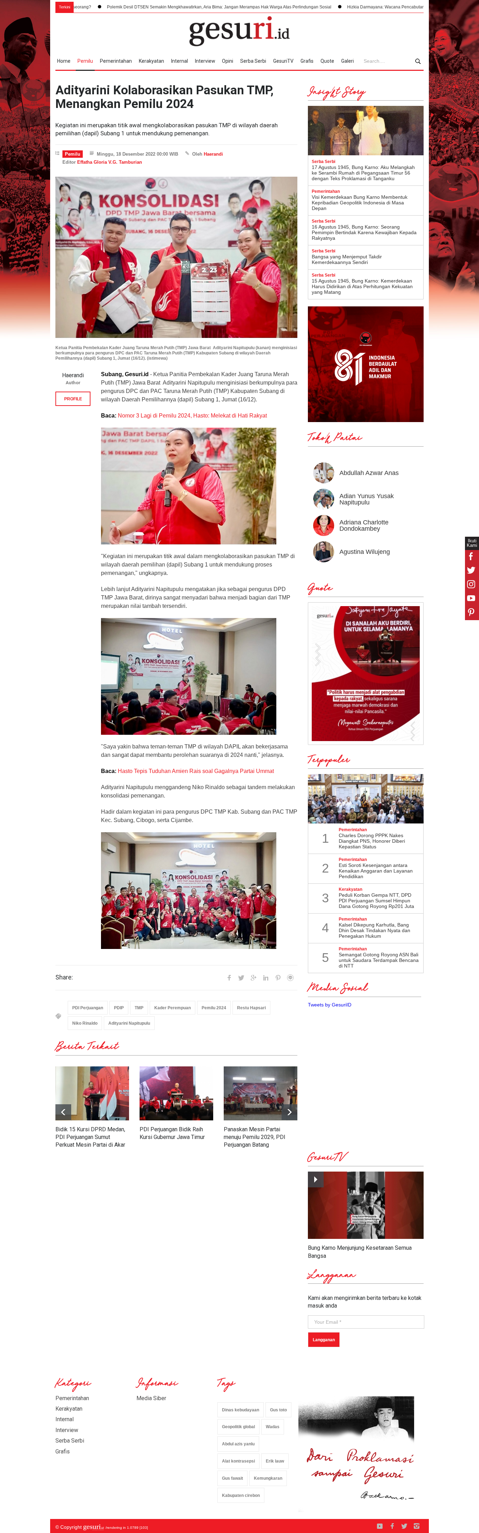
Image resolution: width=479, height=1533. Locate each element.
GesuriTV (283, 61)
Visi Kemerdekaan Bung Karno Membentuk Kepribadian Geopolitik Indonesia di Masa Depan (359, 202)
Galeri (347, 61)
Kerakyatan (151, 61)
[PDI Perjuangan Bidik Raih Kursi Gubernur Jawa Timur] (176, 1093)
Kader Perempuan (172, 1007)
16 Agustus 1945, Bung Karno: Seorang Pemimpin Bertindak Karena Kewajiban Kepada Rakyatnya (364, 232)
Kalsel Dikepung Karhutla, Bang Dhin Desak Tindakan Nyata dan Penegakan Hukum (374, 930)
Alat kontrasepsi (238, 1461)
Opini (227, 61)
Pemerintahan (116, 61)
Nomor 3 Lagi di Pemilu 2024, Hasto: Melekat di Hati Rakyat (192, 416)
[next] (63, 1112)
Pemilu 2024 (214, 1007)
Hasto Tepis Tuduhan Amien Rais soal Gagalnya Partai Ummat (196, 771)
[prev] (289, 1112)
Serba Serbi (253, 61)
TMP (139, 1007)
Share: (64, 977)
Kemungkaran (268, 1478)
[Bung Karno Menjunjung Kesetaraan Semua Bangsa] (366, 1205)
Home (63, 61)
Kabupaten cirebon (241, 1495)
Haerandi (213, 154)
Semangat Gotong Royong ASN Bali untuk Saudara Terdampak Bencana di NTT (379, 960)
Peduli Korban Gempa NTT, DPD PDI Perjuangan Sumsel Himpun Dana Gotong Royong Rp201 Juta (376, 900)
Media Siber (151, 1398)
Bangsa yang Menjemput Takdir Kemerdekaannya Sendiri (347, 259)
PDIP (119, 1007)
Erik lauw (275, 1461)
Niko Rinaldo (84, 1023)
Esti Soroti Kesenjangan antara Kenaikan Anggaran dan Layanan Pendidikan (376, 870)
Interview (205, 61)
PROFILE (73, 398)
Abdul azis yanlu (238, 1444)
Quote (327, 61)
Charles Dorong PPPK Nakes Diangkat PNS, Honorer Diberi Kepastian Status (372, 841)
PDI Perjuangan (87, 1007)
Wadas (272, 1426)
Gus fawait (232, 1478)
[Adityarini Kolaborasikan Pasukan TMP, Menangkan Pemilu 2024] (176, 257)
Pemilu (85, 61)
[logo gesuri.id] (239, 31)
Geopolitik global (238, 1426)
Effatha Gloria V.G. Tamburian (109, 162)
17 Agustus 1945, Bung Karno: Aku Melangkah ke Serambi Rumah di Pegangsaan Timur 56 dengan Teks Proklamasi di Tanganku (363, 172)
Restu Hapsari (251, 1007)
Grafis (307, 61)
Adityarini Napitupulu (129, 1023)
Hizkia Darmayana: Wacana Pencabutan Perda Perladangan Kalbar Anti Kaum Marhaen (354, 7)
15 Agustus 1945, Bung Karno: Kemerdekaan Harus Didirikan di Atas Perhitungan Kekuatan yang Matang (362, 286)
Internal (179, 61)
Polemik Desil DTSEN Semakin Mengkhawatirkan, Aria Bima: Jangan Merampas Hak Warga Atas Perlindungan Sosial (142, 7)
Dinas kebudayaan (240, 1409)
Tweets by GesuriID (329, 1005)
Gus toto (278, 1409)
